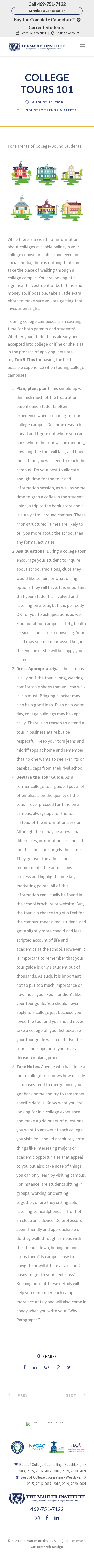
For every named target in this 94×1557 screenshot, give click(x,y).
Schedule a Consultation (47, 11)
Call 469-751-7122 (47, 4)
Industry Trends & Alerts (50, 110)
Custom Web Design (47, 1546)
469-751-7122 (47, 1509)
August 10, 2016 (47, 102)
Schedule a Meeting (33, 33)
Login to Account (67, 33)
